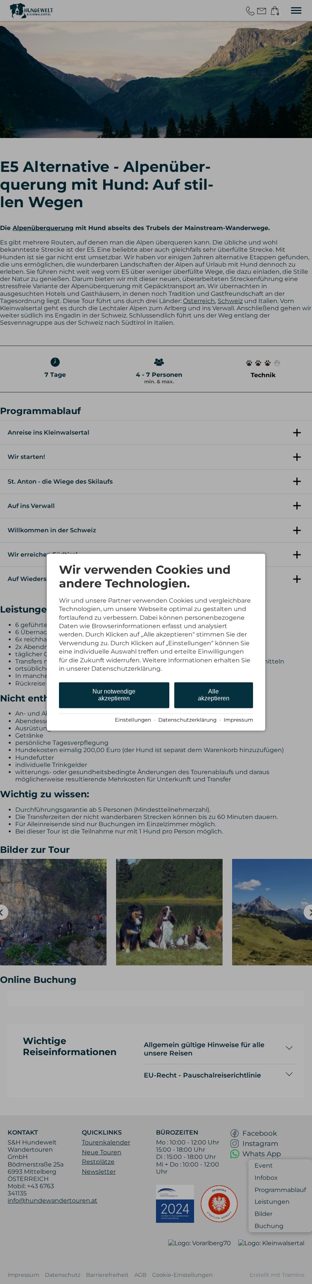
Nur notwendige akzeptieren (113, 695)
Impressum (238, 720)
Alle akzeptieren (213, 695)
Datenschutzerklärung (187, 720)
